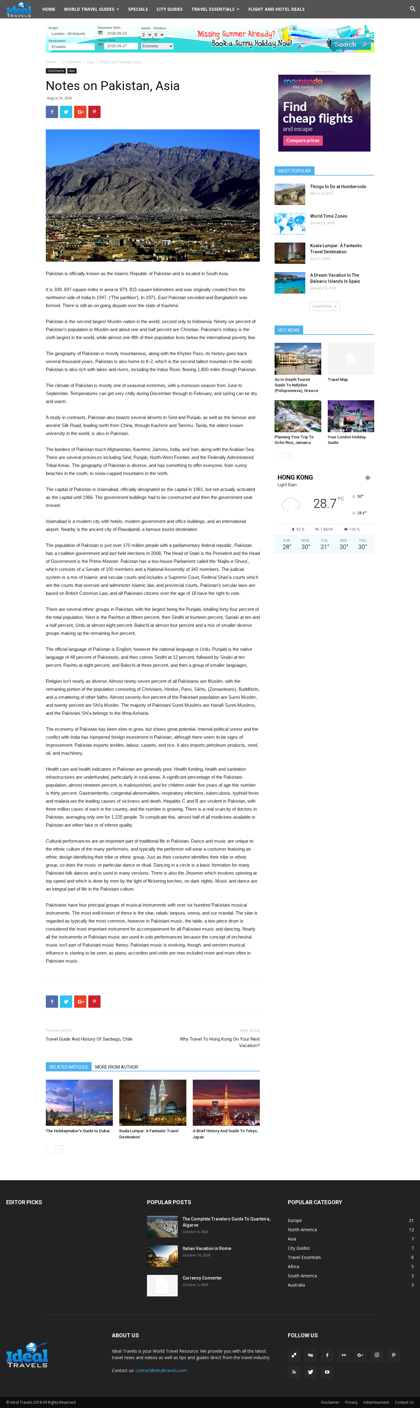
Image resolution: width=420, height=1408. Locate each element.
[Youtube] (327, 1372)
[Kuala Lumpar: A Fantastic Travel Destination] (152, 1103)
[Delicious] (294, 1355)
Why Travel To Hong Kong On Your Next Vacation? (220, 1042)
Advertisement (376, 1402)
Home (48, 9)
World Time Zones (328, 216)
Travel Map (338, 379)
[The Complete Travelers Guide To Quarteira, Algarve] (162, 1226)
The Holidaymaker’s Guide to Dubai (77, 1131)
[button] (412, 10)
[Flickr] (344, 1355)
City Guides (170, 9)
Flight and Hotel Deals (276, 9)
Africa (293, 1266)
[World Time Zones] (290, 224)
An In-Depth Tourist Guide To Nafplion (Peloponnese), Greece (296, 385)
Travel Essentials (304, 1257)
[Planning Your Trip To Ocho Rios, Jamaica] (298, 416)
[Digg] (310, 1355)
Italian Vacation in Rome (207, 1248)
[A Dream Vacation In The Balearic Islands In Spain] (290, 283)
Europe (295, 1220)
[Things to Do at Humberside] (290, 194)
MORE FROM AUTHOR (116, 1067)
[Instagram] (377, 1355)
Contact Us (404, 1402)
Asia (90, 62)
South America (302, 1276)
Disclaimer (330, 1402)
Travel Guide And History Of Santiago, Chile (89, 1039)
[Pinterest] (393, 1355)
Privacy (351, 1402)
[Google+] (360, 1355)
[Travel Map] (351, 359)
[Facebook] (327, 1355)
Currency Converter (202, 1278)
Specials (138, 9)
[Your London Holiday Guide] (351, 416)
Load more (322, 306)
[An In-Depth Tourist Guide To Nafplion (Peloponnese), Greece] (298, 359)
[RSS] (294, 1372)
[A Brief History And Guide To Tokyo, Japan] (226, 1103)
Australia (296, 1285)
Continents (71, 62)
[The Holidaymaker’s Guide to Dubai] (79, 1103)
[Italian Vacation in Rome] (162, 1256)
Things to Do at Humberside (338, 186)
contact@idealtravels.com (161, 1370)
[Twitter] (310, 1372)
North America (302, 1229)
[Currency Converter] (162, 1285)
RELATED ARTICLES (69, 1067)
